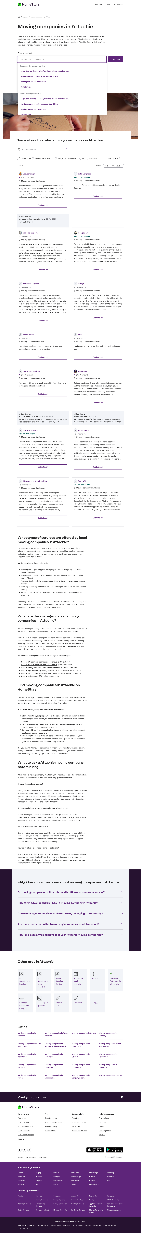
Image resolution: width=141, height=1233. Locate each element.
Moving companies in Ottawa (81, 1055)
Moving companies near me (110, 1075)
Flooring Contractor (60, 1210)
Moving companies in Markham (54, 1055)
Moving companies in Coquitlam (81, 1045)
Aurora (73, 1184)
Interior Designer (59, 1200)
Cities (101, 1126)
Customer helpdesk (26, 1135)
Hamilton (39, 1177)
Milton (38, 1184)
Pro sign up (118, 4)
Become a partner (79, 1130)
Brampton (56, 1177)
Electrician (39, 1196)
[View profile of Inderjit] (98, 304)
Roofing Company (77, 1204)
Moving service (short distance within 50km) (39, 76)
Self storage (25, 87)
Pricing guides (105, 1130)
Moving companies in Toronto (27, 1076)
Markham (110, 1177)
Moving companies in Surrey (84, 1033)
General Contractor (78, 1200)
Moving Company (42, 1200)
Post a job (98, 4)
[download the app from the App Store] (95, 1150)
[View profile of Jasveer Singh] (43, 198)
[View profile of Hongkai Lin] (98, 253)
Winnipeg (110, 1173)
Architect (74, 1196)
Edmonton (75, 1173)
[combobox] (62, 85)
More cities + (94, 1184)
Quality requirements (53, 1122)
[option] (62, 71)
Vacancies (76, 1126)
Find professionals (25, 1126)
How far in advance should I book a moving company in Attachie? (58, 902)
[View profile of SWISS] (98, 348)
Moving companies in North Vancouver (29, 1045)
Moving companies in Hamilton (27, 1066)
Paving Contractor (60, 1204)
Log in (108, 4)
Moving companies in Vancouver (108, 1055)
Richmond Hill (58, 1180)
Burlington (75, 1180)
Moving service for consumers (33, 81)
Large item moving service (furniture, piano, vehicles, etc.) (45, 71)
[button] (113, 166)
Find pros (116, 59)
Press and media (79, 1122)
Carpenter (57, 1196)
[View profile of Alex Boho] (98, 396)
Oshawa (92, 1177)
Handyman (111, 1196)
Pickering (21, 1184)
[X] (29, 1150)
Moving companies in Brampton (108, 1066)
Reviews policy (51, 1126)
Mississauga (93, 1173)
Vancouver (21, 1177)
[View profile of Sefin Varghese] (98, 198)
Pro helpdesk (50, 1130)
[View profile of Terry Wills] (98, 502)
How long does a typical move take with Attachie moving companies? (60, 934)
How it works (23, 1122)
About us (75, 1118)
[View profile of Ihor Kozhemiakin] (43, 451)
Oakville (92, 1180)
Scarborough (76, 1177)
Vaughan (39, 1180)
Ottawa (56, 1173)
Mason (20, 1200)
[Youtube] (24, 1150)
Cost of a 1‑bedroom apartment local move (39, 662)
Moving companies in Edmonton (81, 1066)
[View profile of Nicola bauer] (43, 348)
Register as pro (51, 1118)
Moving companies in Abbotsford (27, 1055)
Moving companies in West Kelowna (56, 1034)
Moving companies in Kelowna (27, 1034)
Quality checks (24, 1130)
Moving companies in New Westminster (110, 1045)
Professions (104, 1118)
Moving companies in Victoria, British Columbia (55, 1045)
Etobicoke (21, 1180)
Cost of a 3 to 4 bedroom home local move (39, 665)
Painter (91, 1200)
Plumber (21, 1196)
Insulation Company (78, 1210)
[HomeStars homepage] (31, 4)
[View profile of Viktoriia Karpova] (43, 253)
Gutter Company (24, 1210)
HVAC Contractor (113, 1200)
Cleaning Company (24, 1204)
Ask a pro (22, 1139)
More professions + (114, 1210)
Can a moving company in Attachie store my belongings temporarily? (60, 913)
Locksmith (93, 1196)
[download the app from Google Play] (114, 1150)
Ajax (108, 1180)
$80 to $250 (41, 643)
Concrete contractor (43, 1210)
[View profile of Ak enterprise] (98, 451)
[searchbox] (62, 59)
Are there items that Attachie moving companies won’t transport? (58, 924)
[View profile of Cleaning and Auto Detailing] (43, 502)
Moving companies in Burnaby (108, 1034)
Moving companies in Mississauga (54, 1076)
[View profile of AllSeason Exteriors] (43, 304)
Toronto (20, 1173)
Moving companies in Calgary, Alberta (81, 1076)
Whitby (55, 1184)
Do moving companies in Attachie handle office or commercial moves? (61, 892)
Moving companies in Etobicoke (54, 1066)
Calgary (38, 1173)
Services (102, 1122)
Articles (102, 1135)
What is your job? (25, 53)
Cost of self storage (29, 676)
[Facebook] (20, 1150)
